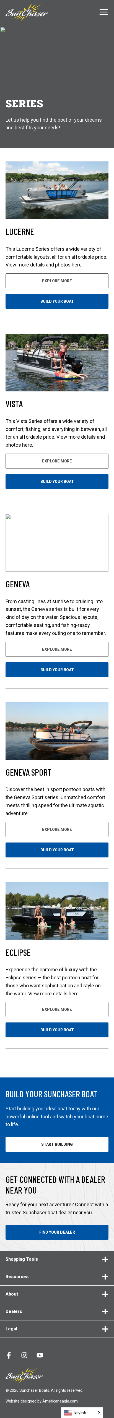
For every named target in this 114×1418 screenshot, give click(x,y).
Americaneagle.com (60, 1401)
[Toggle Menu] (103, 12)
